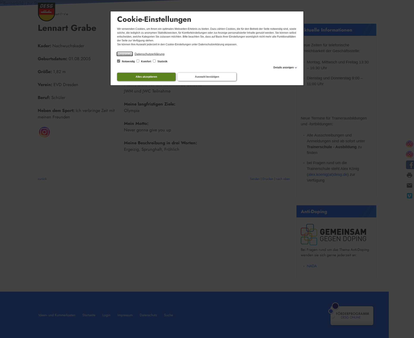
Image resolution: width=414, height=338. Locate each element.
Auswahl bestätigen (207, 76)
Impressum (124, 54)
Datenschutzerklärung (150, 54)
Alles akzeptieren (146, 76)
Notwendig (128, 61)
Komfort (146, 61)
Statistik (162, 61)
